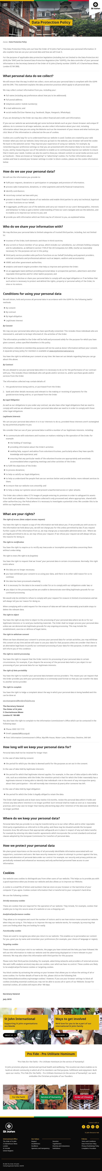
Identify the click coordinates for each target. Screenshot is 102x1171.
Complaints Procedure (89, 1148)
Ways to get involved (70, 1019)
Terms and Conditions (89, 1141)
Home (5, 42)
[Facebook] (83, 1126)
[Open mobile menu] (5, 4)
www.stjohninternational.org (61, 351)
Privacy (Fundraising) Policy (90, 1146)
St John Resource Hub (92, 1132)
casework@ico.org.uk (21, 733)
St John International (19, 1019)
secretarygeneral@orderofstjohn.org (19, 701)
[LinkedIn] (97, 1126)
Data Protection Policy (89, 1144)
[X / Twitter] (92, 1126)
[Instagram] (88, 1126)
